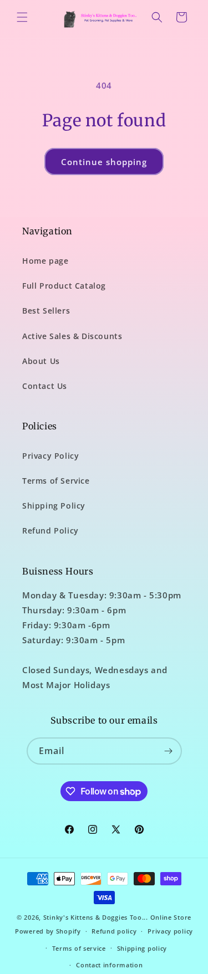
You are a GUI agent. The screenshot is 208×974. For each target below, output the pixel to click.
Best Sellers (46, 310)
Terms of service (79, 948)
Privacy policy (170, 931)
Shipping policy (142, 948)
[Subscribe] (168, 751)
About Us (41, 361)
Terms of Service (56, 480)
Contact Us (44, 386)
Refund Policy (50, 530)
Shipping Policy (53, 505)
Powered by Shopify (48, 931)
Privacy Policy (50, 455)
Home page (45, 260)
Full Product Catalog (64, 285)
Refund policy (114, 931)
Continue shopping (104, 161)
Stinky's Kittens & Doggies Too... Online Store (117, 917)
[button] (22, 17)
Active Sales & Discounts (72, 336)
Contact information (109, 965)
